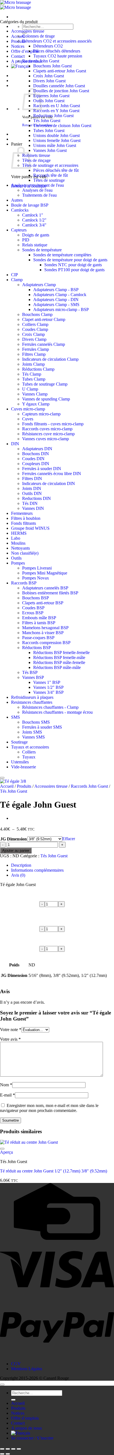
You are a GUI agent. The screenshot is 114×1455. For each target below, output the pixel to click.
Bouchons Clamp (37, 314)
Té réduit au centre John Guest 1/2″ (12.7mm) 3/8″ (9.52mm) (53, 1171)
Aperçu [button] (6, 1152)
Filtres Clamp (34, 354)
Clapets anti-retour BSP (42, 602)
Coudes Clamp (35, 329)
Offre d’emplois (25, 51)
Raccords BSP (24, 583)
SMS (15, 717)
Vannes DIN (33, 508)
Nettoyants (20, 548)
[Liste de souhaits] (2, 778)
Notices (17, 46)
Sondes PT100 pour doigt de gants (74, 269)
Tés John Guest (46, 120)
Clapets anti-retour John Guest (59, 70)
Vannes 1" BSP (46, 682)
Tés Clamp (31, 374)
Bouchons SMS (36, 722)
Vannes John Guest (50, 150)
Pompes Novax (35, 578)
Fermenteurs (22, 513)
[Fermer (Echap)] (19, 1449)
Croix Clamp (33, 334)
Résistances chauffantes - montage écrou (57, 712)
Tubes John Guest (48, 130)
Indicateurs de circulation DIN (48, 483)
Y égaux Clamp (36, 404)
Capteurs (19, 230)
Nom (6, 1084)
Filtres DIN (32, 478)
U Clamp (30, 389)
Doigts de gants (35, 235)
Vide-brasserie (23, 767)
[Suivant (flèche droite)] (8, 1454)
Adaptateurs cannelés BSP (45, 588)
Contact (18, 56)
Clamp (17, 279)
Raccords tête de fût (50, 175)
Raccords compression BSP (46, 642)
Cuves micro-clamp (28, 409)
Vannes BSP (33, 677)
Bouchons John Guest (52, 66)
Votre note (10, 1029)
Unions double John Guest (56, 135)
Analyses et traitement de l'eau (37, 185)
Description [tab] (21, 865)
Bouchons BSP (35, 597)
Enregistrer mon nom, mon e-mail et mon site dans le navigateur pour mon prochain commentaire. (49, 1108)
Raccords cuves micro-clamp (47, 428)
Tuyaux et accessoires (30, 747)
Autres (17, 200)
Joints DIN (31, 488)
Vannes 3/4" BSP (48, 692)
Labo (15, 538)
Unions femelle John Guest (57, 140)
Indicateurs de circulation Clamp (50, 359)
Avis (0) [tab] (18, 875)
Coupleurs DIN (35, 463)
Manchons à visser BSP (43, 632)
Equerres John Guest (51, 95)
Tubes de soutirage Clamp (45, 384)
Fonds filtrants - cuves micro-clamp (53, 423)
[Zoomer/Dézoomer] (2, 1449)
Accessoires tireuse (27, 31)
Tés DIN (30, 503)
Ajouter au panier (15, 850)
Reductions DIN (36, 498)
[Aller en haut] (2, 1384)
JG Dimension (13, 839)
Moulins (18, 543)
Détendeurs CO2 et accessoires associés (57, 41)
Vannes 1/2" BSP (48, 687)
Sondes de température (42, 249)
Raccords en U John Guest (56, 105)
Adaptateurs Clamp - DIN (56, 299)
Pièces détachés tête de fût (56, 170)
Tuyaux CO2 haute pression (57, 56)
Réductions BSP (36, 647)
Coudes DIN (33, 458)
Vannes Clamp (35, 394)
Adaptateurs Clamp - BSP (56, 289)
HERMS (19, 533)
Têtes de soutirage (49, 180)
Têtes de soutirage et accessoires (50, 165)
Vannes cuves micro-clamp (45, 438)
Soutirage (19, 742)
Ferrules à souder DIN (41, 468)
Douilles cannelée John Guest (59, 85)
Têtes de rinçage (36, 160)
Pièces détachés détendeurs (56, 51)
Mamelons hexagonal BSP (45, 627)
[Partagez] (13, 1449)
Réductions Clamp (38, 369)
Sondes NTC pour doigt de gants (73, 264)
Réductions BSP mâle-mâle (57, 667)
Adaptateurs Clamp (39, 284)
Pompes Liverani (37, 568)
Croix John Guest (48, 75)
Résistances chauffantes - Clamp (50, 707)
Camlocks (19, 210)
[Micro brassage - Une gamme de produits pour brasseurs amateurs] (15, 5)
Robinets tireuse (36, 155)
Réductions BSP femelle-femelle (61, 652)
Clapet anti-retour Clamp (43, 319)
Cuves (27, 419)
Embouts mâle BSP (39, 617)
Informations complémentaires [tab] (37, 870)
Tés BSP (30, 672)
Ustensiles (20, 762)
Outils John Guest (48, 100)
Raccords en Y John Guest (56, 110)
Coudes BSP (33, 607)
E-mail (7, 1095)
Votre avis (10, 1039)
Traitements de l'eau (39, 195)
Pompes (18, 563)
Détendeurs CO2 (48, 46)
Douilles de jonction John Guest (61, 90)
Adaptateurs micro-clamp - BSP (61, 309)
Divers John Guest (49, 80)
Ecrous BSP (32, 612)
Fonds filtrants (23, 523)
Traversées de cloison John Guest (62, 125)
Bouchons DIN (35, 453)
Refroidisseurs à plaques (32, 697)
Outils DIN (32, 493)
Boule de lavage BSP (29, 205)
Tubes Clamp (33, 379)
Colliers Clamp (35, 324)
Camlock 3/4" (34, 225)
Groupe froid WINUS (30, 528)
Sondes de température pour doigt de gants (70, 259)
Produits (24, 786)
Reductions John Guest (53, 115)
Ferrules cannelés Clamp (43, 344)
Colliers (29, 752)
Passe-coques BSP (38, 637)
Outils (16, 558)
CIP (14, 274)
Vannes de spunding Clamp (46, 399)
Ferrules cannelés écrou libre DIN (51, 473)
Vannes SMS (33, 737)
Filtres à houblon (25, 518)
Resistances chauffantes (31, 702)
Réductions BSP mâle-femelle (59, 662)
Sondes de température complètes (62, 254)
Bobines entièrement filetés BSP (50, 593)
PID (25, 240)
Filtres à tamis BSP (38, 622)
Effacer (68, 838)
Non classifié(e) (24, 553)
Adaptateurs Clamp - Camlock (59, 294)
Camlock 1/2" (34, 220)
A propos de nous (26, 1428)
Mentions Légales (26, 1368)
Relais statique (34, 244)
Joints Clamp (33, 364)
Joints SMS (32, 732)
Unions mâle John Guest (54, 145)
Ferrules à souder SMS (42, 727)
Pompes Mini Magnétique (44, 573)
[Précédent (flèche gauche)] (2, 1454)
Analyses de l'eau (37, 190)
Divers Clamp (34, 339)
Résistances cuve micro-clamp (48, 433)
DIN (15, 443)
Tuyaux (28, 757)
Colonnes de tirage (38, 36)
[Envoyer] (13, 1400)
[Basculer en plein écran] (8, 1449)
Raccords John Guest (40, 61)
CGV (16, 1363)
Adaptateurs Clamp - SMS (56, 304)
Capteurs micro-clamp (41, 414)
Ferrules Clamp (35, 349)
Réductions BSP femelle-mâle (59, 657)
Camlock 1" (32, 215)
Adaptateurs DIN (37, 448)
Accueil (7, 786)
